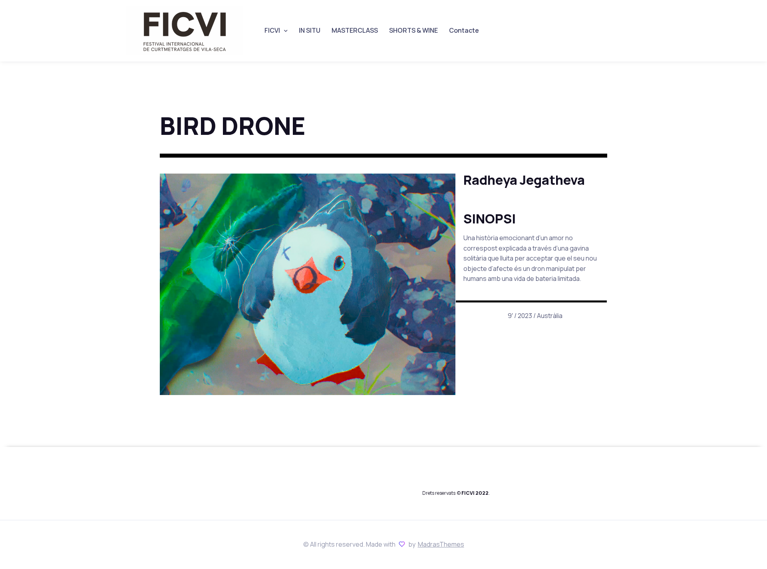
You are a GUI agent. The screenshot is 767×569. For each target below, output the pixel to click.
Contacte (464, 30)
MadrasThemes (441, 544)
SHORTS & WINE (413, 30)
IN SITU (309, 30)
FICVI (272, 30)
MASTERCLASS (355, 30)
